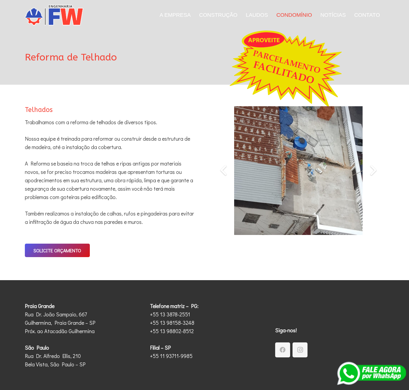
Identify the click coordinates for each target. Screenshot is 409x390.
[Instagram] (300, 349)
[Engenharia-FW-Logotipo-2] (54, 14)
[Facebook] (282, 349)
